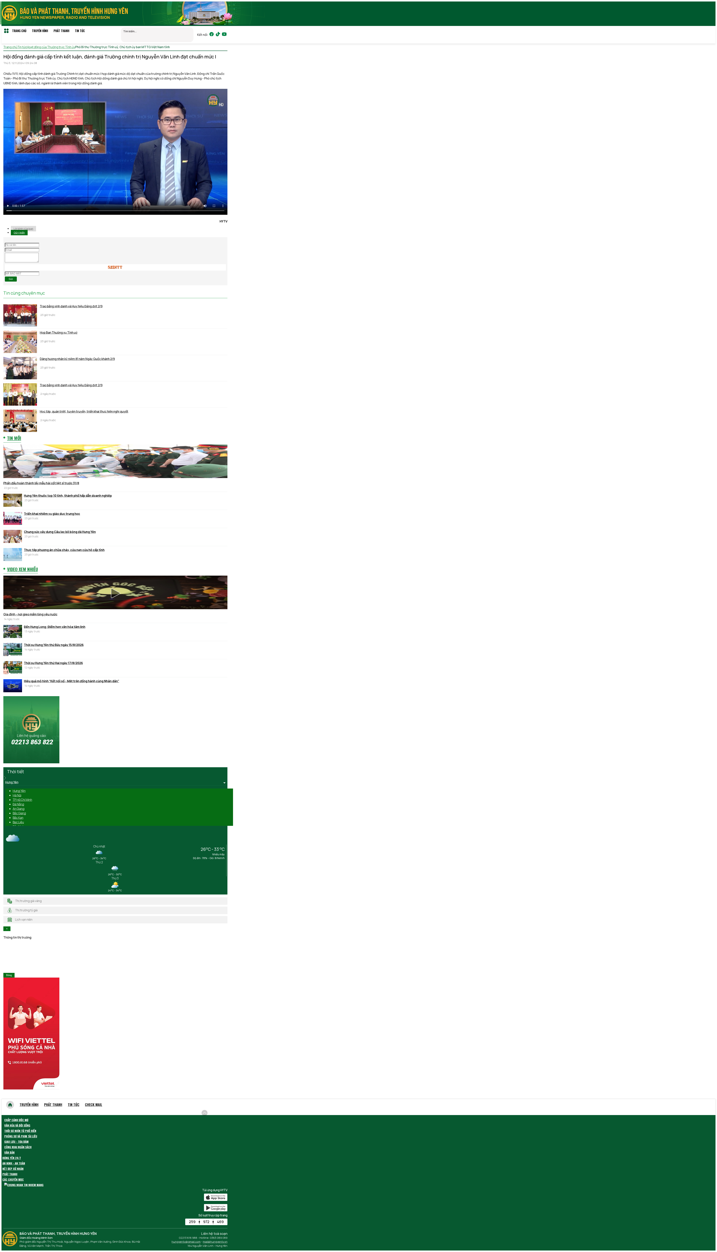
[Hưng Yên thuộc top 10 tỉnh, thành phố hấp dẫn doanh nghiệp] (12, 501)
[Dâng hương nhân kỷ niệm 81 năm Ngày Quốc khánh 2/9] (20, 368)
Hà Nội (17, 795)
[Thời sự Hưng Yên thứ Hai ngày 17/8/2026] (12, 668)
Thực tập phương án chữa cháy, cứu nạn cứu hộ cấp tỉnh (64, 550)
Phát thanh (61, 31)
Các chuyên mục (13, 1179)
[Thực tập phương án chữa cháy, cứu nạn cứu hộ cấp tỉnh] (12, 555)
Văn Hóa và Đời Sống (17, 1125)
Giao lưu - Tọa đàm (16, 1141)
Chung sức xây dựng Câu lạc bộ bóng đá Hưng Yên (60, 532)
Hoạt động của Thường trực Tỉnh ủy (51, 47)
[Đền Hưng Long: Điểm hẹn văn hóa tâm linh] (12, 632)
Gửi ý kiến (19, 232)
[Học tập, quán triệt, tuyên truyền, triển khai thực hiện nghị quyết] (20, 421)
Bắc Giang (19, 813)
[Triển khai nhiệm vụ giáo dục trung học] (12, 519)
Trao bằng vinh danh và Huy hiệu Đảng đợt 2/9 (71, 306)
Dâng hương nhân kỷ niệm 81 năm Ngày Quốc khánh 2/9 (77, 359)
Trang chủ (19, 31)
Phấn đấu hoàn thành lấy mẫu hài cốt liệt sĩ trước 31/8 (41, 483)
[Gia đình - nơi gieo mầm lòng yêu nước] (115, 593)
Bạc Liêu (18, 822)
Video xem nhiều (22, 569)
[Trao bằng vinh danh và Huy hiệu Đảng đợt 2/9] (20, 315)
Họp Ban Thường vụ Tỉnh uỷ (58, 332)
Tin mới (14, 438)
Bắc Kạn (18, 818)
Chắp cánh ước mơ (16, 1120)
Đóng (9, 975)
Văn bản (9, 1152)
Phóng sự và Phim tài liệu (20, 1136)
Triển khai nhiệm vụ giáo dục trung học (52, 514)
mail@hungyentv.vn (215, 1241)
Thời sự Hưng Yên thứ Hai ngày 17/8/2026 (53, 663)
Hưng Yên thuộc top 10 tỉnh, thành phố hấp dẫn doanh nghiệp (68, 495)
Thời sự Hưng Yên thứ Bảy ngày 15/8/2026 (54, 645)
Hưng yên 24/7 (11, 1158)
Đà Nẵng (18, 804)
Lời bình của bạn (23, 228)
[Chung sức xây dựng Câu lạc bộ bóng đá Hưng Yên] (12, 537)
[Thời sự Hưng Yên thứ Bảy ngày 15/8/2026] (12, 650)
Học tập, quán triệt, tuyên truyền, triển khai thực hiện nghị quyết (84, 411)
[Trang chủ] (10, 1105)
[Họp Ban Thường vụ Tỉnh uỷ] (20, 342)
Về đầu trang (218, 1111)
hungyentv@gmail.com (186, 1241)
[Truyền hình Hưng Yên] (10, 1245)
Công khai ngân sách (18, 1147)
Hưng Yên (19, 791)
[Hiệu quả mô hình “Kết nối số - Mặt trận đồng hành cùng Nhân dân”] (12, 686)
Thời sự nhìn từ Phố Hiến (20, 1131)
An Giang (18, 809)
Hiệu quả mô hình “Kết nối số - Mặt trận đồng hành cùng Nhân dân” (71, 681)
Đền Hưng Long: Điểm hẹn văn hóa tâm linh (54, 627)
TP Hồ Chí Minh (22, 800)
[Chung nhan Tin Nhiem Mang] (24, 1185)
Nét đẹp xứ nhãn (13, 1169)
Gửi (11, 279)
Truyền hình (40, 31)
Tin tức (80, 31)
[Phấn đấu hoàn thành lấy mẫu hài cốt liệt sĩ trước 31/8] (115, 461)
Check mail (93, 1104)
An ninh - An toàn (13, 1163)
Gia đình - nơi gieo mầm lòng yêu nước (30, 614)
